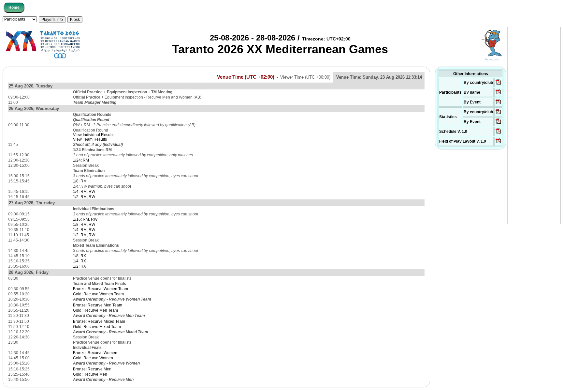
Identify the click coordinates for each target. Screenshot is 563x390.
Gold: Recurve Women (93, 358)
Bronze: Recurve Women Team (100, 289)
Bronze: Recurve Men (92, 369)
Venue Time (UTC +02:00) (245, 77)
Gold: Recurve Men (90, 374)
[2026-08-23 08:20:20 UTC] (498, 143)
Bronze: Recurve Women (95, 353)
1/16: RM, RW (85, 219)
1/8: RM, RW (84, 224)
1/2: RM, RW (84, 197)
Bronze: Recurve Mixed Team (99, 321)
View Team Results (90, 139)
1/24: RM (81, 160)
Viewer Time (305, 77)
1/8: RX (79, 256)
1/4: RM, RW (84, 191)
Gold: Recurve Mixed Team (97, 326)
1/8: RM (80, 181)
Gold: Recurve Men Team (95, 310)
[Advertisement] (534, 125)
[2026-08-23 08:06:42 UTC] (498, 133)
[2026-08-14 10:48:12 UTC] (498, 84)
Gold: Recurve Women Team (98, 294)
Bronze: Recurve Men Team (97, 305)
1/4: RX (79, 261)
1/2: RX (79, 266)
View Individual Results (93, 135)
